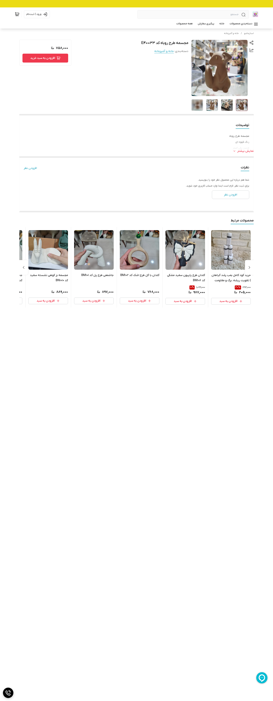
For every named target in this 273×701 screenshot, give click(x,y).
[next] (23, 267)
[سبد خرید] (17, 14)
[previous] (249, 267)
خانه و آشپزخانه (231, 33)
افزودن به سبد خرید (42, 58)
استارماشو (249, 33)
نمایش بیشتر (245, 151)
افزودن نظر (30, 168)
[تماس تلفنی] (8, 693)
